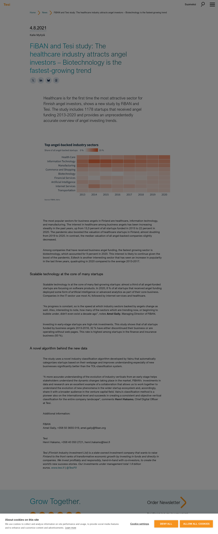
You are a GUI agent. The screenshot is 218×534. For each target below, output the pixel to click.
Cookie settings (139, 524)
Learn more (70, 528)
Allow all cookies (196, 524)
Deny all (166, 524)
